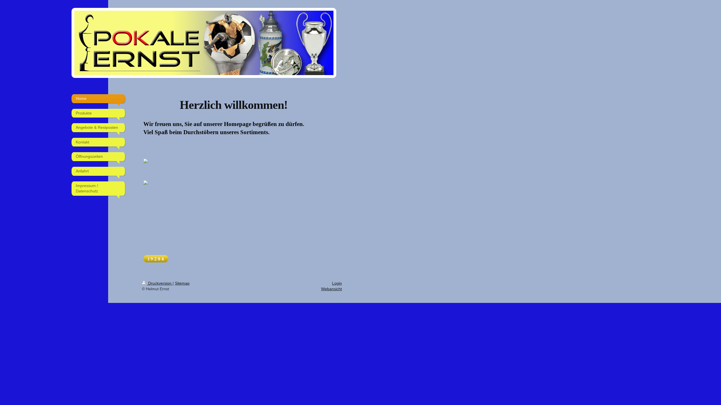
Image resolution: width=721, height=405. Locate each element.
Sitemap (182, 283)
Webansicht (331, 289)
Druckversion (160, 283)
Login (337, 283)
